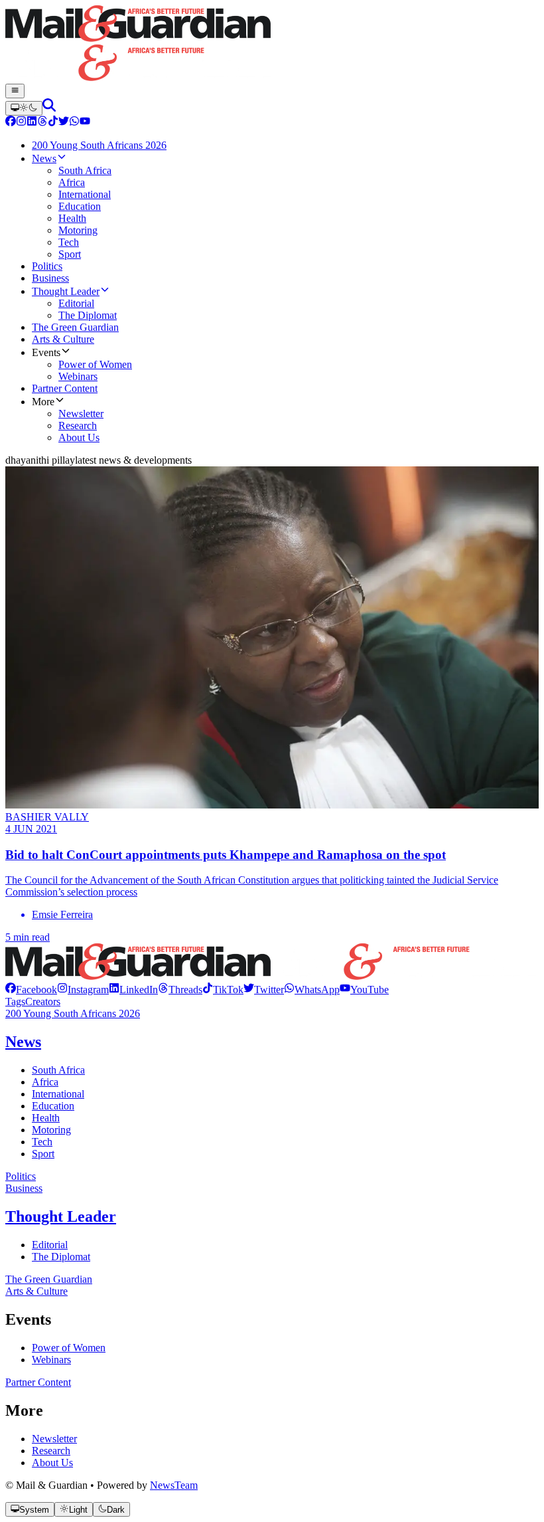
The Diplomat (61, 1256)
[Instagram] (21, 122)
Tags (15, 1001)
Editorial (50, 1244)
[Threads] (42, 122)
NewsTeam (174, 1485)
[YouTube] (85, 122)
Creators (42, 1001)
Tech (42, 1141)
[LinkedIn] (32, 122)
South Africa (58, 1070)
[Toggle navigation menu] (15, 91)
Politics (20, 1176)
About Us (52, 1462)
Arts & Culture (36, 1291)
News (23, 1041)
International (58, 1093)
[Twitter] (63, 122)
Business (23, 1188)
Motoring (51, 1129)
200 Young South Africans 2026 (72, 1013)
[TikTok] (53, 122)
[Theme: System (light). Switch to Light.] (23, 108)
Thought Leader (60, 1216)
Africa (45, 1082)
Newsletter (54, 1438)
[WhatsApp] (74, 122)
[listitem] (31, 989)
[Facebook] (10, 122)
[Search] (49, 108)
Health (46, 1117)
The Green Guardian (48, 1279)
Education (53, 1105)
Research (51, 1450)
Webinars (51, 1359)
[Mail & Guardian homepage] (272, 44)
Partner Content (38, 1382)
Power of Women (68, 1347)
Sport (43, 1153)
